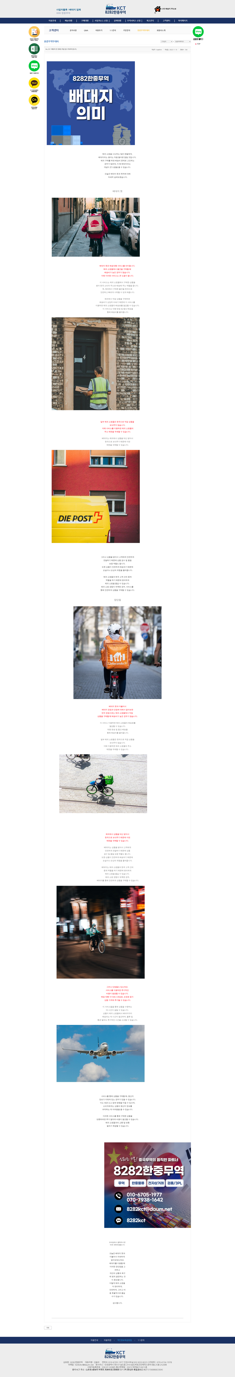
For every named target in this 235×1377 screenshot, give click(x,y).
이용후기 (98, 30)
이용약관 (107, 1340)
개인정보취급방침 (124, 1340)
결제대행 (117, 20)
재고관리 (150, 20)
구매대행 (84, 20)
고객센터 (166, 20)
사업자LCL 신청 (101, 20)
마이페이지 (182, 20)
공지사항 (73, 30)
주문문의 (126, 30)
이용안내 (52, 20)
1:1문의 (113, 30)
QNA (86, 30)
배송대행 (68, 20)
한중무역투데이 (143, 30)
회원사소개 (161, 30)
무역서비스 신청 (134, 20)
